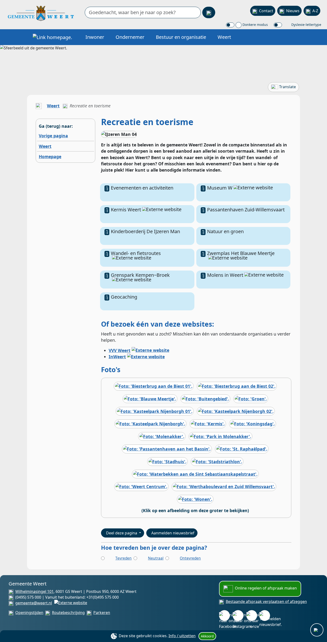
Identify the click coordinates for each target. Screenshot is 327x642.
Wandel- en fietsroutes (136, 253)
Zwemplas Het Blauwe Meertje (241, 253)
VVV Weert (119, 350)
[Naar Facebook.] (224, 615)
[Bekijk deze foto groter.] (154, 387)
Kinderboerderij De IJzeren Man (145, 231)
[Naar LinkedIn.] (251, 615)
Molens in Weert (225, 275)
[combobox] (143, 12)
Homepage (50, 156)
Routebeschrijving (68, 612)
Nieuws (292, 10)
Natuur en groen (225, 231)
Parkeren (101, 612)
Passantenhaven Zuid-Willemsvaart (246, 209)
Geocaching (124, 297)
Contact (266, 10)
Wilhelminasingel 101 (34, 591)
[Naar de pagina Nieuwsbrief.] (264, 615)
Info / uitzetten (182, 635)
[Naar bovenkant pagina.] (316, 629)
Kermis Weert (126, 209)
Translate (287, 86)
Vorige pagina (53, 136)
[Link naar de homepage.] (39, 106)
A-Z (315, 10)
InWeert (117, 356)
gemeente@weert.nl (33, 603)
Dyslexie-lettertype (305, 24)
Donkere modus (255, 24)
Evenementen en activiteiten (142, 188)
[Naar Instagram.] (238, 615)
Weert (224, 37)
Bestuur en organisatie (181, 37)
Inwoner (94, 37)
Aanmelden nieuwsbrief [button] (172, 533)
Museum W (219, 188)
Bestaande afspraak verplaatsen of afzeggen (266, 601)
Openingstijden (29, 612)
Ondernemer (130, 37)
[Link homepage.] (52, 37)
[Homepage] (41, 13)
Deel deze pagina (122, 533)
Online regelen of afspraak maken (266, 588)
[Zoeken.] (208, 12)
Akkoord (207, 636)
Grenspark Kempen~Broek (140, 275)
